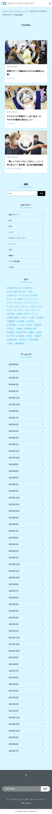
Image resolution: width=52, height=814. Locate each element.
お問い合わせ (26, 803)
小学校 (21, 321)
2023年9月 (14, 518)
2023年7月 (14, 531)
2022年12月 (14, 564)
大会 (10, 250)
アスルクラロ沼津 (28, 295)
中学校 (11, 314)
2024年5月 (14, 478)
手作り (11, 328)
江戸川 (11, 336)
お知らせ (12, 295)
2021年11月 (14, 644)
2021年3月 (14, 698)
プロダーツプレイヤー (17, 238)
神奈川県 (12, 339)
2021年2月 (14, 704)
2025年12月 (14, 398)
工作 (30, 325)
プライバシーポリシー (37, 799)
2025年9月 (14, 411)
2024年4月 (14, 484)
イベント (12, 244)
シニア (11, 232)
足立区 (19, 168)
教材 (20, 328)
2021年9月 (14, 657)
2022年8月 (14, 584)
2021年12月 (14, 638)
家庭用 (11, 321)
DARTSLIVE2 (15, 288)
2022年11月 (14, 571)
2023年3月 (14, 544)
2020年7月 (14, 751)
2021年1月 (14, 711)
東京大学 (22, 332)
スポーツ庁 (13, 306)
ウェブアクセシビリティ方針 (17, 799)
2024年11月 (14, 451)
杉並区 (11, 332)
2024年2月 (14, 491)
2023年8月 (14, 524)
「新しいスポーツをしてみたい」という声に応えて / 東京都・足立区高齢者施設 (25, 163)
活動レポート (13, 215)
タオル (25, 306)
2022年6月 (14, 598)
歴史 (39, 332)
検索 (41, 193)
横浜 (32, 332)
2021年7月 (14, 671)
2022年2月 (14, 624)
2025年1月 (14, 444)
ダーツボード (33, 310)
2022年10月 (14, 578)
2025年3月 (14, 438)
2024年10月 (14, 458)
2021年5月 (14, 684)
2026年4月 (14, 378)
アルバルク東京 (15, 299)
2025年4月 (14, 431)
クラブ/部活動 (14, 261)
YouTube (11, 78)
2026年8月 (14, 364)
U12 (10, 220)
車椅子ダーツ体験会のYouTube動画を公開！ (25, 73)
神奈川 (38, 336)
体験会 (11, 255)
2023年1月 (14, 558)
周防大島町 (13, 317)
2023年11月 (14, 504)
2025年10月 (14, 404)
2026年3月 (14, 384)
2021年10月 (14, 651)
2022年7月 (14, 591)
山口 (22, 325)
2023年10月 (14, 511)
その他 (11, 267)
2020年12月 (14, 718)
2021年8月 (14, 664)
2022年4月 (14, 611)
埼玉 (24, 317)
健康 (20, 314)
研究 (30, 336)
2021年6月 (14, 678)
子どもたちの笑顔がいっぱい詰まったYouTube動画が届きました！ (24, 118)
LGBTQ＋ (29, 288)
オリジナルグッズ (17, 302)
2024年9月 (14, 464)
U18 (10, 226)
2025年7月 (14, 418)
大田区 (40, 317)
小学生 (31, 321)
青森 (10, 343)
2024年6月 (14, 471)
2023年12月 (14, 498)
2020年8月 (14, 744)
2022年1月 (14, 631)
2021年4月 (14, 691)
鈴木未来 (34, 339)
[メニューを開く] (49, 3)
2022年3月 (14, 618)
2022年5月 (14, 604)
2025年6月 (14, 424)
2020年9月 (14, 737)
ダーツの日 (37, 306)
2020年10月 (14, 731)
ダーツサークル (15, 310)
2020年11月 (14, 724)
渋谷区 (21, 336)
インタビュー (33, 299)
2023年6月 (14, 538)
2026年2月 (14, 391)
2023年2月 (14, 551)
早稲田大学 (30, 328)
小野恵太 (12, 325)
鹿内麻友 (20, 343)
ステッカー (34, 302)
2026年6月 (14, 371)
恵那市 (38, 325)
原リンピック (31, 314)
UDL (31, 291)
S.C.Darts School (17, 291)
